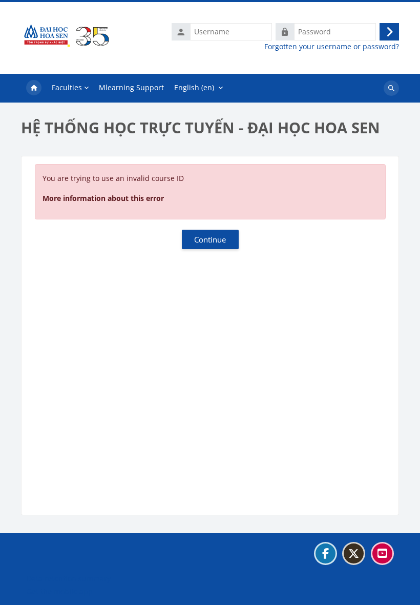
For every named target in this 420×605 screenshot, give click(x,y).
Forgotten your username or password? (331, 46)
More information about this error (103, 198)
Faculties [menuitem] (67, 87)
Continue (210, 239)
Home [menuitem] (34, 88)
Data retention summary (69, 578)
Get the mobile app (60, 591)
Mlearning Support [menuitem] (131, 87)
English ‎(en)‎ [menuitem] (194, 87)
